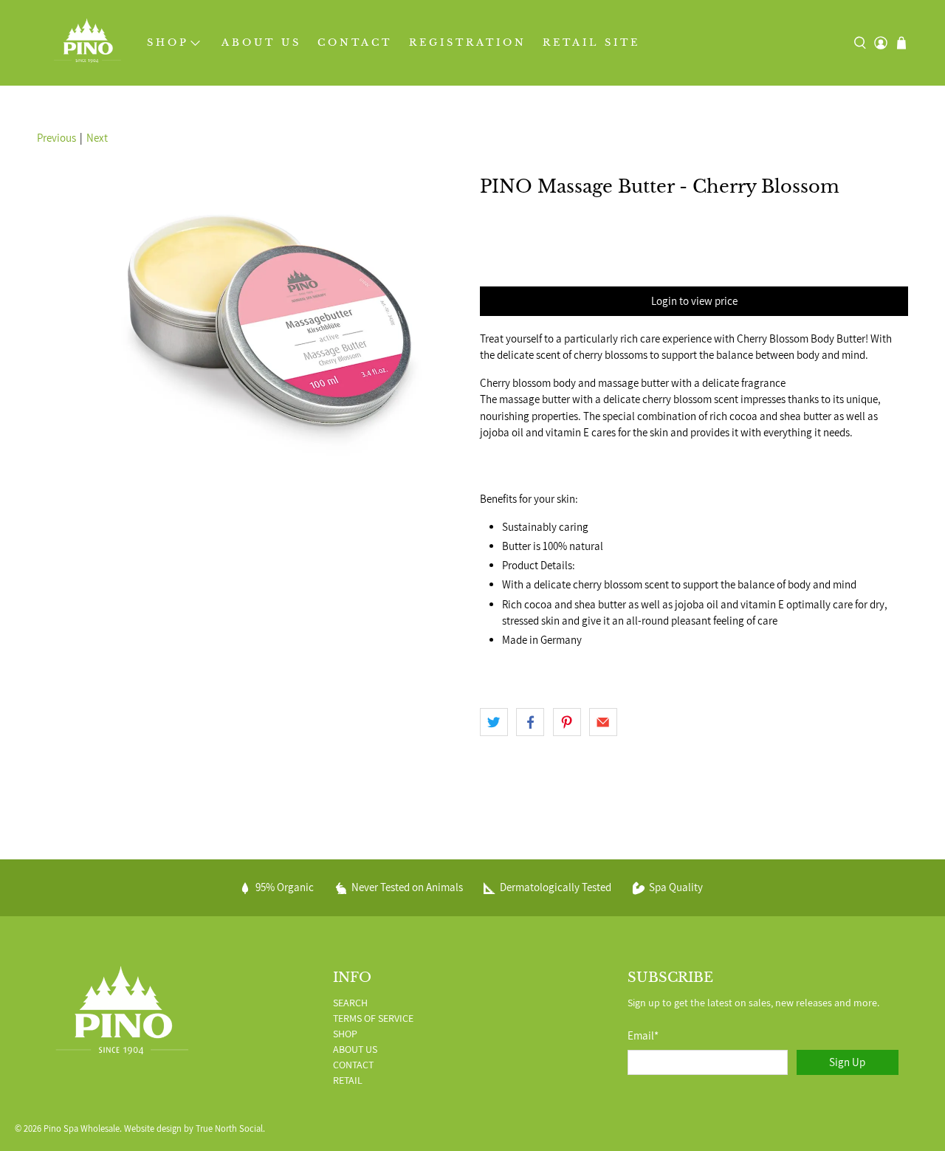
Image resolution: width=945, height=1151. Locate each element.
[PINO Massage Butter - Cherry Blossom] (251, 317)
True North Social (229, 1128)
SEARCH (350, 1002)
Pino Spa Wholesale (82, 1128)
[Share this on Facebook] (530, 722)
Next (97, 138)
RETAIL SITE (591, 42)
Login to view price (694, 301)
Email (643, 1035)
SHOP (168, 42)
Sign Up (847, 1062)
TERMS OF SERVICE (373, 1018)
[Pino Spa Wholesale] (87, 43)
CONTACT (354, 42)
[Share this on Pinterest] (567, 722)
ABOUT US (261, 42)
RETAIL (347, 1080)
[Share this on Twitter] (494, 722)
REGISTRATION (467, 42)
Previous (56, 138)
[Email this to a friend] (603, 722)
